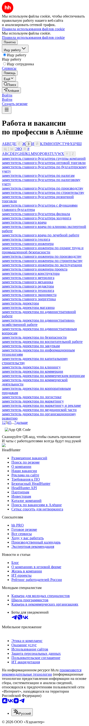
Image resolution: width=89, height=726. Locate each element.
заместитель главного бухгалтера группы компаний (44, 158)
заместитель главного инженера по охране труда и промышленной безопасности (43, 250)
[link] (10, 84)
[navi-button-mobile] (6, 110)
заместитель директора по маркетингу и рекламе (41, 405)
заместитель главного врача (24, 222)
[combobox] (22, 712)
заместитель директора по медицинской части (39, 410)
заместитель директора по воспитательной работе (42, 342)
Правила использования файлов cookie (33, 37)
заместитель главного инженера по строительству (42, 261)
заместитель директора (20, 303)
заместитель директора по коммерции (32, 371)
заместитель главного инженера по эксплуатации (42, 265)
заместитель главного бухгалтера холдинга (36, 218)
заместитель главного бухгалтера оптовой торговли (44, 163)
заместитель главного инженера (28, 244)
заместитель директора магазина (28, 307)
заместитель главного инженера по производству (42, 256)
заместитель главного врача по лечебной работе (40, 235)
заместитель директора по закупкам (31, 346)
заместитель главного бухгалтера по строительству (43, 192)
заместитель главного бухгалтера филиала (36, 214)
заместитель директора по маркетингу (33, 401)
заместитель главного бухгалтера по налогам (38, 175)
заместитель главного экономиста (29, 295)
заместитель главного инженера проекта (34, 269)
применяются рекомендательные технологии (41, 672)
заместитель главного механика (27, 282)
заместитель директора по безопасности (34, 337)
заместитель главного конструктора (31, 273)
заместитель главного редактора (28, 286)
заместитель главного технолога (28, 290)
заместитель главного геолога (26, 239)
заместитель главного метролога (28, 278)
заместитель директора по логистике (31, 397)
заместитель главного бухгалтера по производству (42, 188)
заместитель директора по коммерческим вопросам (43, 376)
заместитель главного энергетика (29, 299)
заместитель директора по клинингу (31, 367)
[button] (7, 95)
